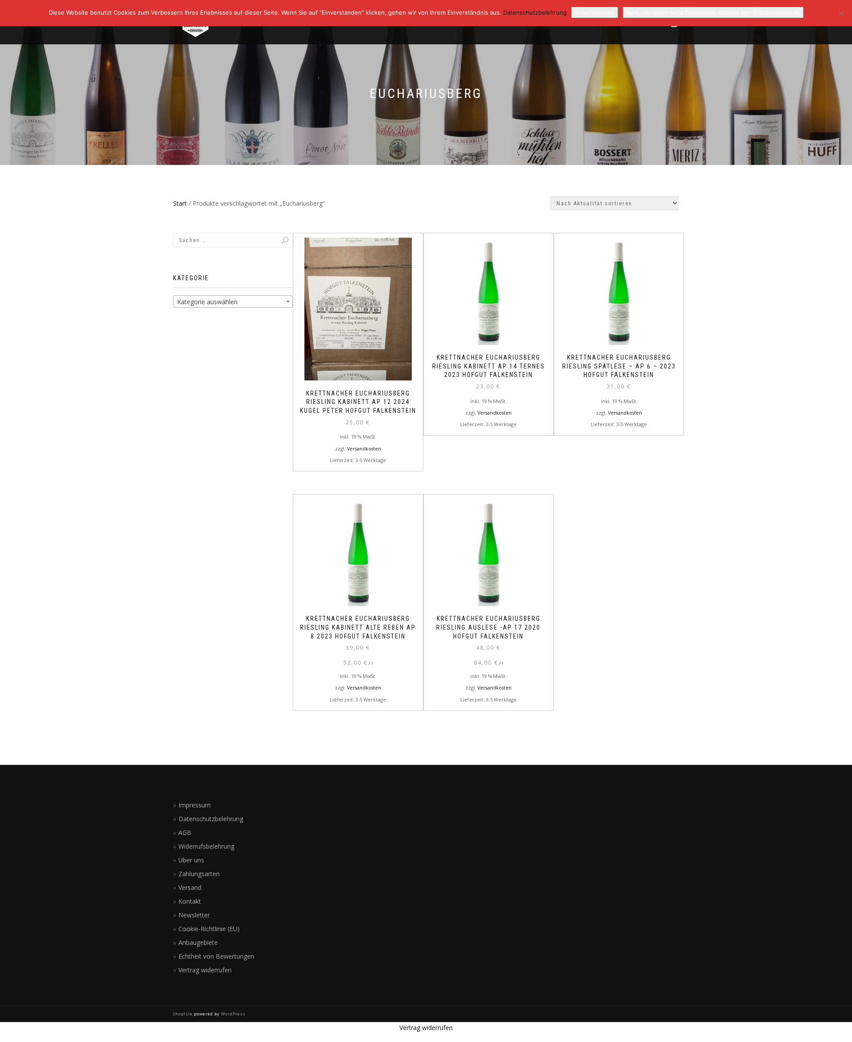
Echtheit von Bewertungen (216, 956)
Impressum (194, 805)
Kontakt (189, 901)
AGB (184, 832)
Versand (189, 887)
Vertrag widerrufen (205, 970)
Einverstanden (595, 12)
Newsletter (194, 915)
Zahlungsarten (199, 874)
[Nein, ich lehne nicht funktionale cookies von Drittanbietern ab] (840, 13)
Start (180, 203)
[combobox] (233, 301)
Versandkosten (364, 448)
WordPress (232, 1014)
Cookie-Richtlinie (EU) (209, 928)
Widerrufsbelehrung (206, 846)
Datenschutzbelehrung (210, 819)
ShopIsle (183, 1014)
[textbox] (233, 302)
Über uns (191, 860)
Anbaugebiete (198, 942)
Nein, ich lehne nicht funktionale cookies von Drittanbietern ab (713, 12)
